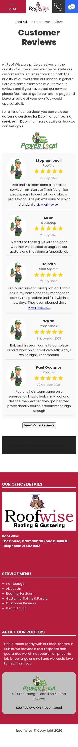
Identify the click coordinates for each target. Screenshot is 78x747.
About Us (13, 588)
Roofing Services (19, 593)
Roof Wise (22, 22)
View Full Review (47, 205)
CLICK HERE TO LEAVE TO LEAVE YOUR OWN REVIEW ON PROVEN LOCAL (39, 445)
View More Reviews (39, 425)
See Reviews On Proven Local (39, 707)
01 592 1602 (31, 546)
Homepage (15, 583)
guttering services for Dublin (25, 116)
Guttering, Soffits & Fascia (27, 598)
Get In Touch (16, 608)
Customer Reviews (21, 603)
